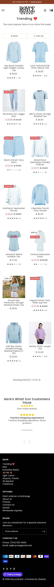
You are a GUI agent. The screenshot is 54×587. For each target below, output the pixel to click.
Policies (6, 502)
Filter (15, 36)
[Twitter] (7, 569)
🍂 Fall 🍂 (7, 472)
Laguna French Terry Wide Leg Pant (40, 301)
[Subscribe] (43, 531)
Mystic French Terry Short (14, 161)
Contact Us (8, 504)
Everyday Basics (11, 469)
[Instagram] (14, 569)
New (5, 467)
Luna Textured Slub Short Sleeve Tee (40, 66)
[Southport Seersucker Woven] (14, 195)
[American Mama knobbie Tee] (14, 241)
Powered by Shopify (35, 579)
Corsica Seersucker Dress (40, 255)
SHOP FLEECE (36, 2)
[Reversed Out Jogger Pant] (14, 100)
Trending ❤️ (9, 464)
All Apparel (8, 481)
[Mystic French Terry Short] (14, 146)
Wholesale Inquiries (12, 510)
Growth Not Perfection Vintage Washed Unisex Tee (14, 302)
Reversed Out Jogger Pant (14, 115)
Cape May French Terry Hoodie (40, 209)
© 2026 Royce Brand (13, 579)
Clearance (8, 484)
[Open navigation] (3, 10)
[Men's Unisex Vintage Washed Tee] (40, 100)
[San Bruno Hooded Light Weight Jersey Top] (14, 52)
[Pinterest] (10, 569)
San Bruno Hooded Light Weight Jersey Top (14, 68)
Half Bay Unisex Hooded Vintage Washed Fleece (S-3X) (14, 350)
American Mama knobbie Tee (14, 255)
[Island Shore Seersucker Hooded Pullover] (40, 146)
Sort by (40, 36)
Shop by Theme (11, 478)
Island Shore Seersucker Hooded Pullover (40, 162)
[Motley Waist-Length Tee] (40, 333)
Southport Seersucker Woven (14, 209)
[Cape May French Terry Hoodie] (40, 195)
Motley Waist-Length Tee (40, 347)
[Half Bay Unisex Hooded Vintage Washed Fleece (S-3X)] (14, 333)
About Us (7, 499)
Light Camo (8, 475)
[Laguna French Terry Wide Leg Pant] (40, 287)
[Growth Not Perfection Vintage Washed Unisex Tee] (14, 287)
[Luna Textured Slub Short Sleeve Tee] (40, 52)
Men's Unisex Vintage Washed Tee (40, 115)
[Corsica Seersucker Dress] (40, 241)
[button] (25, 442)
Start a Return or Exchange (16, 496)
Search (6, 507)
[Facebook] (3, 569)
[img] (27, 406)
